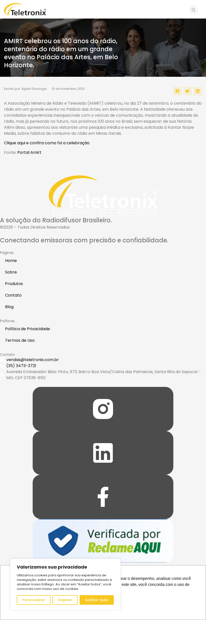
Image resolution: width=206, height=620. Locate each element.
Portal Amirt (29, 152)
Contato (13, 295)
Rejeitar (65, 599)
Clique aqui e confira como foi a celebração (46, 143)
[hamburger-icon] (181, 9)
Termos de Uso (20, 340)
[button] (177, 91)
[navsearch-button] (193, 11)
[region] (65, 584)
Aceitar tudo (96, 599)
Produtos (14, 284)
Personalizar (33, 599)
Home (11, 260)
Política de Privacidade (27, 329)
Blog (9, 307)
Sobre (11, 272)
